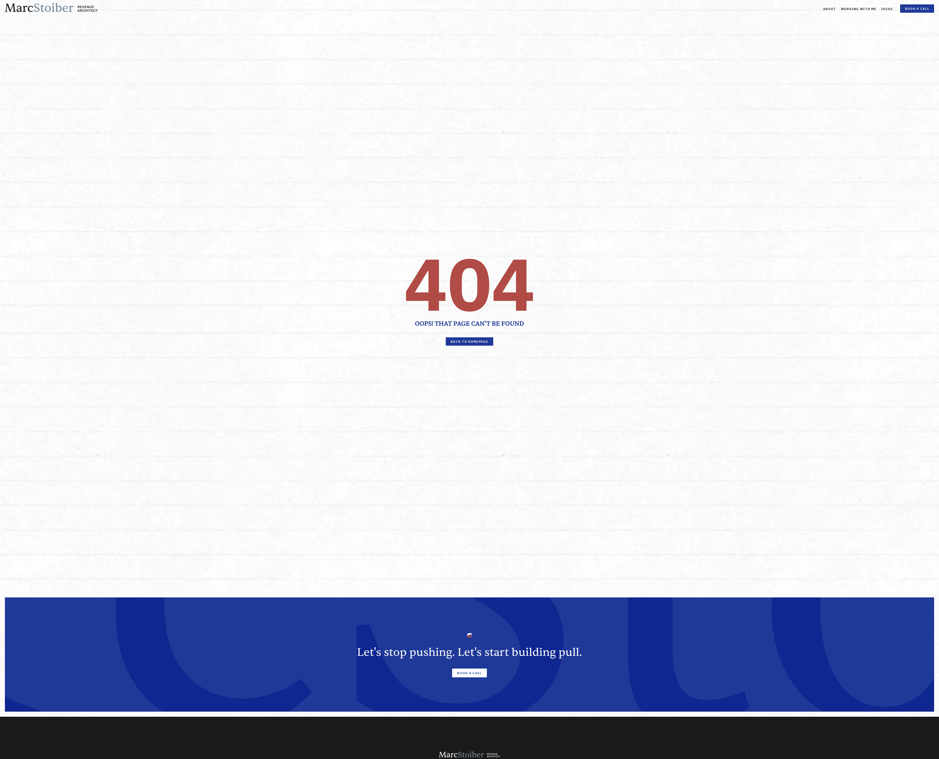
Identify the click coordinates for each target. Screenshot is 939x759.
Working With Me (859, 9)
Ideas (887, 9)
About (829, 9)
